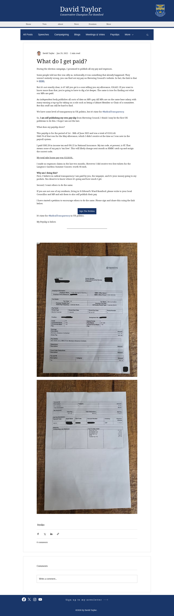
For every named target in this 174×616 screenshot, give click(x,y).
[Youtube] (40, 599)
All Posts (28, 34)
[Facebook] (24, 599)
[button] (147, 35)
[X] (29, 599)
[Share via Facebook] (38, 534)
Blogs (77, 34)
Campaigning (61, 34)
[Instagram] (35, 599)
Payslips (114, 34)
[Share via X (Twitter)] (44, 534)
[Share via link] (58, 534)
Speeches (43, 34)
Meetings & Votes (95, 34)
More (127, 34)
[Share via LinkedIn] (51, 534)
